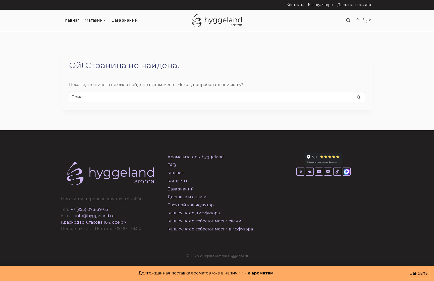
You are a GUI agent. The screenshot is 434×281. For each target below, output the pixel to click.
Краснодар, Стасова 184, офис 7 (94, 222)
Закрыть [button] (419, 273)
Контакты (295, 5)
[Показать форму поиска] (348, 20)
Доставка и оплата (354, 5)
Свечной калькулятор (191, 205)
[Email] (328, 172)
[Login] (357, 20)
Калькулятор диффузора (194, 213)
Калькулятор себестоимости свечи (204, 221)
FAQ (172, 165)
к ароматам (261, 273)
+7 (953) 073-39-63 (89, 209)
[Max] (347, 172)
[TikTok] (337, 172)
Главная (72, 20)
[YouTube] (319, 172)
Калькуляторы (320, 5)
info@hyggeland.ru (95, 215)
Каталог (176, 173)
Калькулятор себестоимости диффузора (210, 229)
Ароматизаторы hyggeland (196, 156)
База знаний (125, 20)
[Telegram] (300, 172)
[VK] (310, 172)
